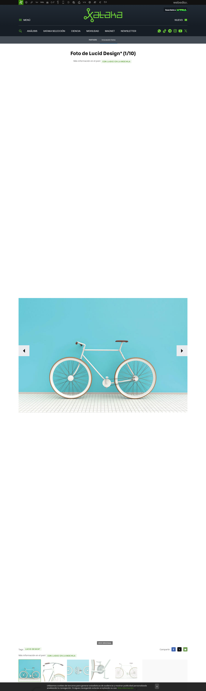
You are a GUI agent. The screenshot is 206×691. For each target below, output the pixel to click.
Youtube (180, 31)
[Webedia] (180, 2)
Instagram (175, 31)
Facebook (173, 649)
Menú (26, 20)
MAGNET (110, 31)
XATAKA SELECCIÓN (54, 31)
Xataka (103, 15)
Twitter (185, 31)
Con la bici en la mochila (116, 61)
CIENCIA (75, 31)
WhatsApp (159, 31)
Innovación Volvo (109, 40)
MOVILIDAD (92, 31)
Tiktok (164, 31)
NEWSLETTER (128, 31)
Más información (125, 687)
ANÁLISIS (32, 31)
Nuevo (179, 20)
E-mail (185, 649)
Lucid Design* (32, 649)
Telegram (170, 31)
